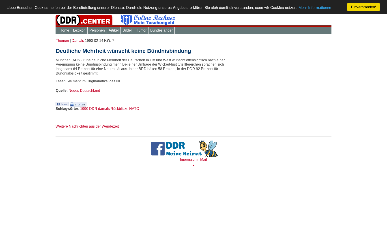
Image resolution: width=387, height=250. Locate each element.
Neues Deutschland (84, 90)
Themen (62, 41)
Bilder (127, 30)
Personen (97, 30)
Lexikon (79, 30)
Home (64, 30)
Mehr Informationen (315, 8)
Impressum (189, 159)
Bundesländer (161, 30)
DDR (93, 109)
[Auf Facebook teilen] (62, 104)
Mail (203, 159)
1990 (84, 109)
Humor (141, 30)
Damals (78, 41)
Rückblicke (119, 109)
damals (104, 109)
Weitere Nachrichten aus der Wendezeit (87, 126)
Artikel (114, 30)
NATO (134, 109)
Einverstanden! (363, 7)
